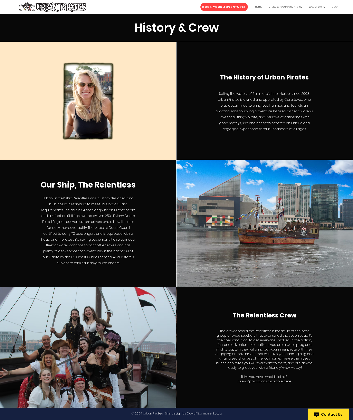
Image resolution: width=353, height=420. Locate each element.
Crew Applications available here (264, 381)
